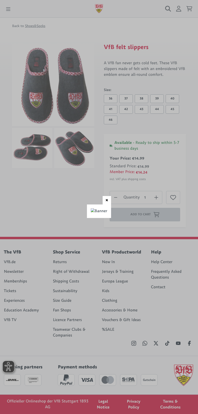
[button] (107, 200)
